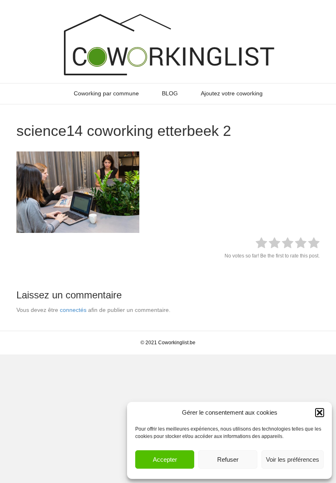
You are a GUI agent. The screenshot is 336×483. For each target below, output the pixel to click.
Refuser (227, 459)
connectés (73, 310)
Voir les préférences (292, 459)
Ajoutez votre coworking (232, 93)
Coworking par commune (106, 93)
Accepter (165, 459)
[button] (320, 413)
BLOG (170, 93)
